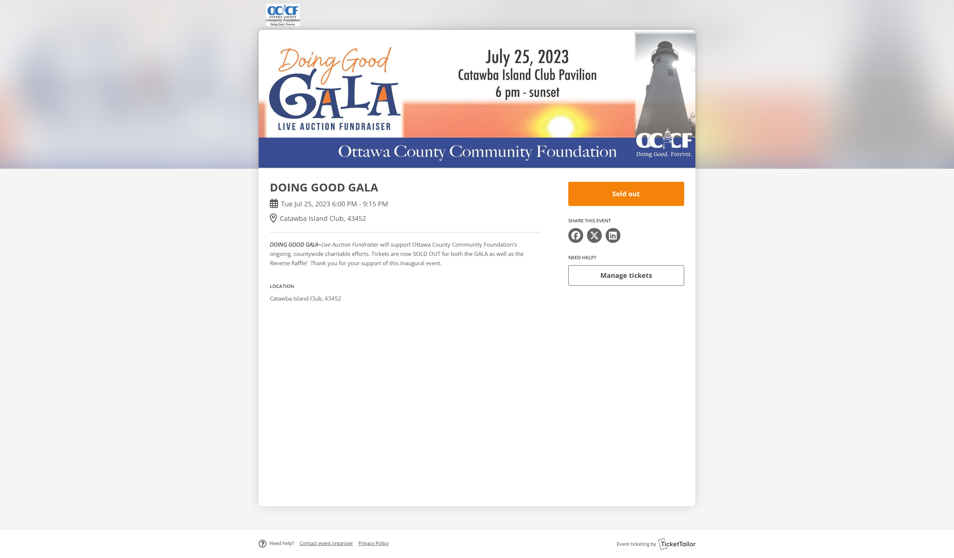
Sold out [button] (626, 193)
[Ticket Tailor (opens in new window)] (676, 544)
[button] (326, 543)
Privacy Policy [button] (373, 543)
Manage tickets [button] (626, 275)
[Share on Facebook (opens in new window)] (575, 235)
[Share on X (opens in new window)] (594, 235)
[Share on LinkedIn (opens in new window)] (613, 235)
